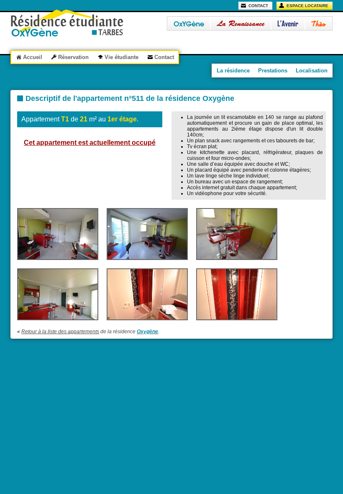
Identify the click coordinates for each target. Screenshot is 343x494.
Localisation (312, 70)
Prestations (272, 70)
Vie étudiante (121, 57)
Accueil (32, 57)
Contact (164, 57)
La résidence (233, 70)
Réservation (73, 57)
